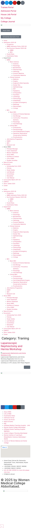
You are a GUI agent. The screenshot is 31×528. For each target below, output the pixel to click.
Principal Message (12, 149)
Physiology (16, 65)
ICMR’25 (6, 181)
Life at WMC (10, 158)
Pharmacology (17, 69)
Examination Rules (12, 56)
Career (6, 185)
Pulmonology (17, 98)
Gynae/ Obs (16, 85)
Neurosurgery (17, 106)
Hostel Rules (10, 54)
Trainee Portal (7, 7)
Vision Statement (12, 151)
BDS (11, 52)
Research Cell (11, 145)
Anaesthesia (16, 100)
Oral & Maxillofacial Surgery (21, 131)
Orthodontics (17, 127)
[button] (15, 187)
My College (6, 18)
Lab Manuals (10, 172)
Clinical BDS (13, 125)
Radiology (16, 104)
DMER (8, 141)
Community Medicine (19, 75)
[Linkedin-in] (11, 3)
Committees (10, 174)
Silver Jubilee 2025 (9, 183)
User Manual (10, 178)
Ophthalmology (17, 87)
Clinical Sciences (15, 77)
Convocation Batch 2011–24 (12, 180)
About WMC (10, 154)
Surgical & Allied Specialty (21, 83)
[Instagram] (19, 3)
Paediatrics (16, 91)
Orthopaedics (17, 93)
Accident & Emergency (20, 102)
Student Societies (12, 160)
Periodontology (17, 129)
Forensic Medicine (18, 73)
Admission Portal (8, 11)
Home (5, 40)
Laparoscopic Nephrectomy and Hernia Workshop (11, 346)
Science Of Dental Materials (21, 114)
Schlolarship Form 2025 (14, 166)
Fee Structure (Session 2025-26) (16, 48)
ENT (14, 89)
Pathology (16, 71)
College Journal (8, 21)
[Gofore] (23, 3)
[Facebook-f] (3, 3)
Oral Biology (17, 116)
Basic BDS (13, 112)
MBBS (11, 50)
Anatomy (16, 64)
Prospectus (10, 44)
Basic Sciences (14, 62)
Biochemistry (17, 67)
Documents (7, 164)
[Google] (23, 407)
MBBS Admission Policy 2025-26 (17, 46)
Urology (15, 108)
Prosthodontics (17, 137)
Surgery (15, 81)
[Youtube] (15, 3)
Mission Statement (12, 152)
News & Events (8, 162)
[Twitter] (7, 3)
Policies (9, 168)
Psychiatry (16, 94)
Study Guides (11, 170)
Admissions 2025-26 (10, 42)
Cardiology (16, 96)
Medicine (16, 79)
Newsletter (10, 176)
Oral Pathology (17, 123)
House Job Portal (8, 14)
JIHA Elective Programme (14, 139)
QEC (8, 143)
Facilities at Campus (13, 156)
